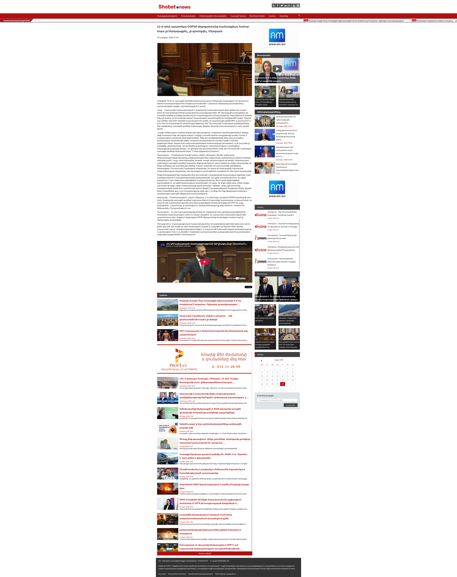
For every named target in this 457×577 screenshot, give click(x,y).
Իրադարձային (188, 16)
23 (293, 380)
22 (288, 380)
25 (267, 384)
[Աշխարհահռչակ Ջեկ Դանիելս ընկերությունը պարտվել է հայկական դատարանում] (289, 92)
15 (288, 376)
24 (262, 384)
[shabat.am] (175, 9)
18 (267, 380)
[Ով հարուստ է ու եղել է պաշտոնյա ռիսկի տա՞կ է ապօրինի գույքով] (277, 70)
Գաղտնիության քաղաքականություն (200, 574)
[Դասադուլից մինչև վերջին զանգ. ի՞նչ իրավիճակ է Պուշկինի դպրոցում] (265, 92)
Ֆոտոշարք (262, 274)
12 (272, 376)
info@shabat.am (223, 561)
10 (262, 376)
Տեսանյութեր (263, 55)
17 (262, 380)
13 (277, 376)
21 (283, 380)
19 (272, 380)
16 (293, 376)
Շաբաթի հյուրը (238, 16)
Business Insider (257, 16)
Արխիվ (260, 354)
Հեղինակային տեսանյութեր (213, 16)
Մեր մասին (162, 574)
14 (283, 376)
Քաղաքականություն (167, 16)
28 (283, 384)
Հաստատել (290, 405)
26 (272, 384)
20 (277, 380)
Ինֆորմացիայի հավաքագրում (225, 574)
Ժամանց (283, 16)
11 (267, 376)
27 (277, 384)
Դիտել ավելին (204, 553)
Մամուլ (272, 16)
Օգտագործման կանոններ (177, 574)
